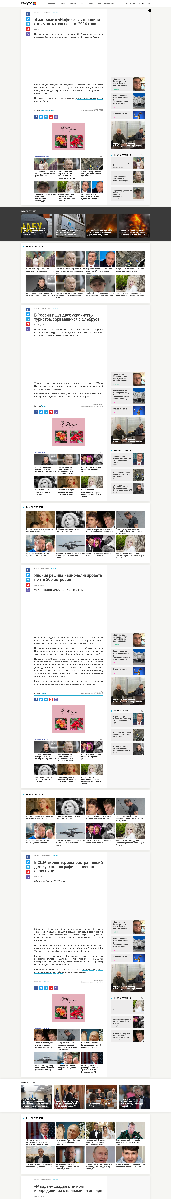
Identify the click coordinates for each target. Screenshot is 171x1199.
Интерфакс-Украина (47, 110)
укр (140, 3)
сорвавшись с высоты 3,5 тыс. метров (70, 396)
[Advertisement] (68, 60)
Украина (72, 3)
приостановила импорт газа (89, 98)
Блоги (91, 3)
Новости (51, 3)
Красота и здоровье (106, 3)
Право (62, 3)
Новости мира (45, 568)
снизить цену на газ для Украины (73, 87)
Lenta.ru (43, 693)
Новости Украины (46, 12)
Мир (82, 3)
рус (143, 3)
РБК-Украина (45, 982)
